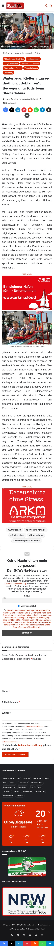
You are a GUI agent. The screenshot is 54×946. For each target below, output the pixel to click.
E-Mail (27, 596)
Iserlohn (12, 783)
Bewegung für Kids (36, 530)
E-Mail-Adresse (11, 702)
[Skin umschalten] (46, 6)
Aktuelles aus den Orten (28, 53)
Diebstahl (26, 778)
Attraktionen (15, 530)
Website (6, 713)
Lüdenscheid (23, 783)
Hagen (47, 778)
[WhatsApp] (36, 109)
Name (6, 691)
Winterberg (8, 72)
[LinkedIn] (17, 109)
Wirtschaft (20, 796)
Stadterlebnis (18, 535)
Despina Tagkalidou (11, 99)
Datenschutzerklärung (15, 583)
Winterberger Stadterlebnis (27, 541)
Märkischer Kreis (9, 787)
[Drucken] (27, 115)
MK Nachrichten (36, 783)
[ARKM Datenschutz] (27, 505)
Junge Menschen (11, 63)
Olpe (31, 787)
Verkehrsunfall (8, 796)
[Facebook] (5, 109)
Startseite (10, 53)
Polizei (39, 787)
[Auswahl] (3, 6)
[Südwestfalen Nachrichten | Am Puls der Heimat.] (15, 5)
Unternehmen (40, 791)
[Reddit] (30, 109)
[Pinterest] (23, 109)
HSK (4, 783)
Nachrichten (22, 787)
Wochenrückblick (28, 606)
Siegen (16, 791)
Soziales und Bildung (30, 63)
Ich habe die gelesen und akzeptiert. (26, 747)
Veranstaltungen (31, 68)
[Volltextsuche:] (51, 6)
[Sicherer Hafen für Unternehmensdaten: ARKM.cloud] (27, 292)
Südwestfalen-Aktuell (12, 68)
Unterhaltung (36, 535)
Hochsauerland (33, 59)
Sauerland (6, 791)
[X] (11, 109)
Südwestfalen (27, 791)
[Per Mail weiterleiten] (48, 109)
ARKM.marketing (27, 274)
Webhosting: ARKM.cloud (35, 929)
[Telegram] (42, 109)
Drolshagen (37, 778)
